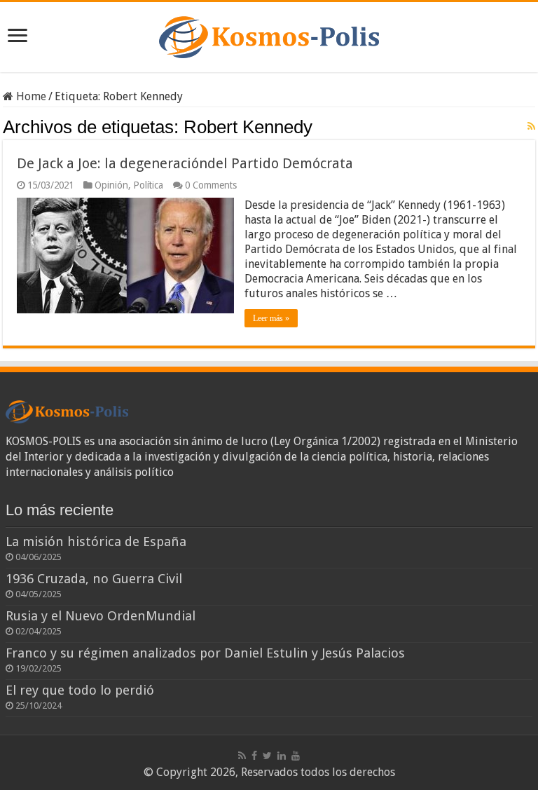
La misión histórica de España (96, 541)
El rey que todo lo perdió (80, 690)
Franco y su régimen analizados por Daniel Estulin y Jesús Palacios (205, 653)
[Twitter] (267, 755)
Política (148, 185)
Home (29, 96)
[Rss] (242, 755)
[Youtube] (295, 755)
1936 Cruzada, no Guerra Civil (94, 578)
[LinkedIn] (281, 755)
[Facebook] (254, 755)
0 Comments (211, 185)
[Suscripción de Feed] (531, 126)
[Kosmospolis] (269, 34)
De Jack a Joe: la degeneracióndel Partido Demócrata (185, 163)
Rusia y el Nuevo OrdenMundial (100, 615)
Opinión (111, 185)
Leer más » (271, 318)
